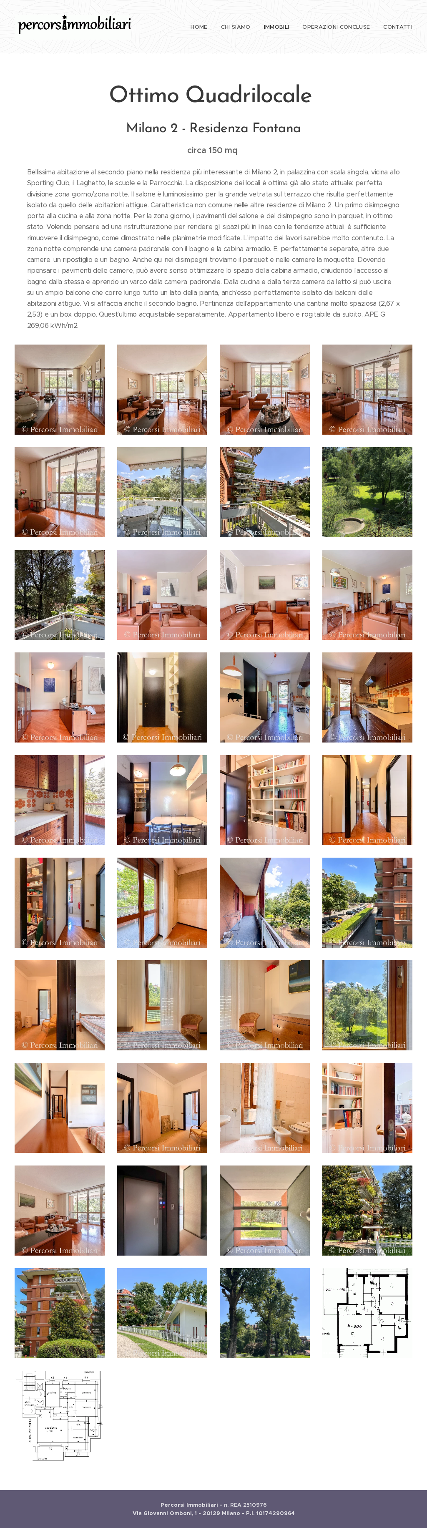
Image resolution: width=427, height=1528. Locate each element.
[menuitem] (201, 27)
